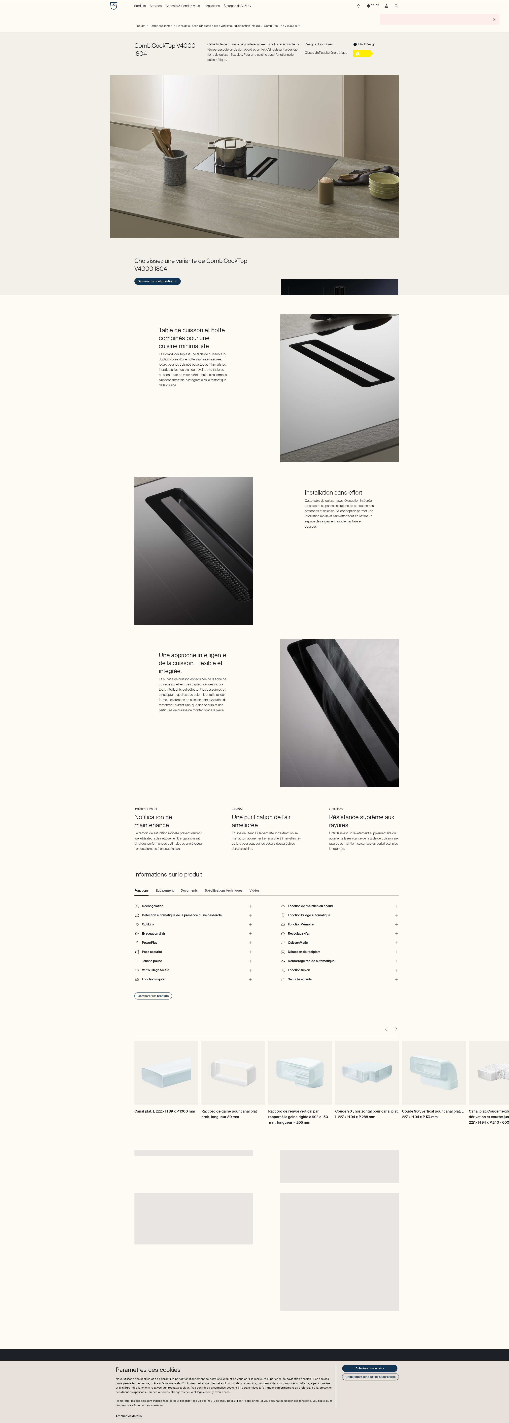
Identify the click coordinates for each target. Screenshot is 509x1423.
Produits (140, 6)
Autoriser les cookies (370, 1368)
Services (156, 6)
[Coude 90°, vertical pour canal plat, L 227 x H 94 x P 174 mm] (434, 1072)
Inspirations (212, 6)
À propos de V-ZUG (237, 6)
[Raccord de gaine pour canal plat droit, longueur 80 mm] (233, 1072)
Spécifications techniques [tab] (223, 890)
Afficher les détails (129, 1416)
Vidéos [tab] (254, 890)
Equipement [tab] (165, 890)
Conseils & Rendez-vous (183, 6)
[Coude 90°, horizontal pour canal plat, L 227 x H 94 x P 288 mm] (367, 1072)
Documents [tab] (189, 890)
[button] (339, 276)
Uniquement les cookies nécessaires (370, 1377)
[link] (358, 7)
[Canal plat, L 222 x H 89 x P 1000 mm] (166, 1072)
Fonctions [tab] (141, 890)
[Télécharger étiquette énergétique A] (363, 56)
